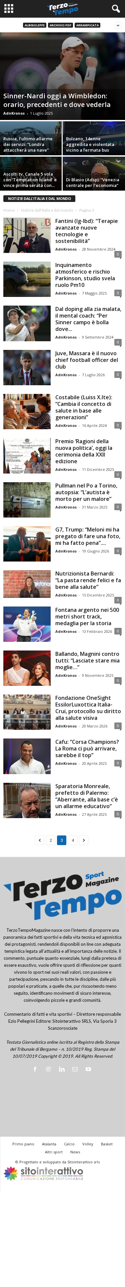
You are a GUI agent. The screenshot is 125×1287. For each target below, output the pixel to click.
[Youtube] (89, 1069)
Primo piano (23, 1143)
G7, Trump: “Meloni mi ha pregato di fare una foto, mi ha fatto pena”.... (87, 536)
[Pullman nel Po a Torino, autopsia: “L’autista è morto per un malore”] (27, 500)
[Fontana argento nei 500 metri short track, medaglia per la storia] (27, 624)
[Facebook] (36, 1069)
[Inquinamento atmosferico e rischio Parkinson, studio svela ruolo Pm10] (27, 279)
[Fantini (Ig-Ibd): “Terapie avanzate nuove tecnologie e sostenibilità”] (27, 235)
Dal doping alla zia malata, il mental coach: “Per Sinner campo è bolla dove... (88, 319)
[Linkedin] (63, 1069)
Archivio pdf (60, 25)
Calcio (69, 1143)
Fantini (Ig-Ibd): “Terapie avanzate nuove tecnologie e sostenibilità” (86, 231)
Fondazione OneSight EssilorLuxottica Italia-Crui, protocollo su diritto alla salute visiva (88, 707)
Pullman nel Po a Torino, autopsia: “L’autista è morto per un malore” (86, 492)
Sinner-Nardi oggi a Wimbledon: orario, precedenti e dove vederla (57, 100)
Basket (107, 1143)
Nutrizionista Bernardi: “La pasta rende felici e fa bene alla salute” (88, 580)
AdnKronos (14, 113)
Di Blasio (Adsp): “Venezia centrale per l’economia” (92, 182)
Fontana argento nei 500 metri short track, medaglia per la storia (87, 616)
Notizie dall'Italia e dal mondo (47, 210)
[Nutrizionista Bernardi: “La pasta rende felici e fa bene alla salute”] (27, 584)
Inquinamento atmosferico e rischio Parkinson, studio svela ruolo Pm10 (85, 275)
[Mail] (76, 1069)
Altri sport (54, 1151)
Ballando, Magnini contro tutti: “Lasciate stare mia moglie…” (87, 660)
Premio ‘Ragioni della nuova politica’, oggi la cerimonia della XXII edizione (83, 451)
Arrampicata (87, 25)
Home (9, 210)
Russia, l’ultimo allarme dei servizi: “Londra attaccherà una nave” (28, 144)
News (75, 1151)
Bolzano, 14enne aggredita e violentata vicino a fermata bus (90, 144)
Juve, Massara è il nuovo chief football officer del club (86, 360)
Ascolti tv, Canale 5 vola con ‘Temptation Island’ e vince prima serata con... (30, 179)
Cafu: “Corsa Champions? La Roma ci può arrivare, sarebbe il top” (87, 748)
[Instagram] (49, 1069)
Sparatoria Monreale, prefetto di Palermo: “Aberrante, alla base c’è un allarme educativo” (86, 796)
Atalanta (49, 1143)
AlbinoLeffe (35, 25)
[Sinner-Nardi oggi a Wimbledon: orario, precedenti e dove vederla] (62, 76)
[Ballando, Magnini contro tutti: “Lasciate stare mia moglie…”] (27, 668)
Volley (87, 1143)
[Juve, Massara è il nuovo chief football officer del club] (27, 367)
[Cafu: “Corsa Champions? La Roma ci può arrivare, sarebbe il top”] (27, 756)
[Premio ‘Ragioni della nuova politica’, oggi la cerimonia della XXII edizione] (27, 455)
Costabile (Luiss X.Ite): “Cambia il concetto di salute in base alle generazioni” (83, 407)
